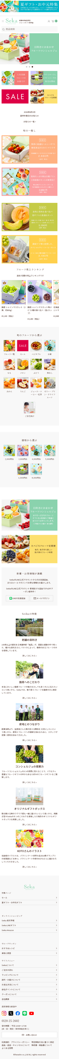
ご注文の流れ (7, 970)
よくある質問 (7, 1048)
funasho (18, 1054)
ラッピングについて (10, 974)
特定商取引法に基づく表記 (43, 1042)
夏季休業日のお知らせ (29, 115)
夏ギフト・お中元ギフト (12, 902)
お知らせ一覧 (29, 121)
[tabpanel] (29, 48)
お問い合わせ (31, 1035)
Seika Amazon (8, 930)
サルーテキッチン (9, 943)
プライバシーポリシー (20, 1042)
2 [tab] (29, 67)
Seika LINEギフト (9, 925)
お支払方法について (10, 984)
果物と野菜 (6, 953)
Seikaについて (8, 965)
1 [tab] (26, 67)
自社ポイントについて (11, 989)
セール (4, 897)
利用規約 (5, 1042)
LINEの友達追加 (18, 598)
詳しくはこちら (29, 655)
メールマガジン (43, 598)
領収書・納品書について (42, 1045)
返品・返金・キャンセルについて (16, 1045)
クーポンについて (9, 994)
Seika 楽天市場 (8, 920)
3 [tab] (32, 67)
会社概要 (5, 999)
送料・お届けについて (11, 979)
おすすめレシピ (8, 948)
